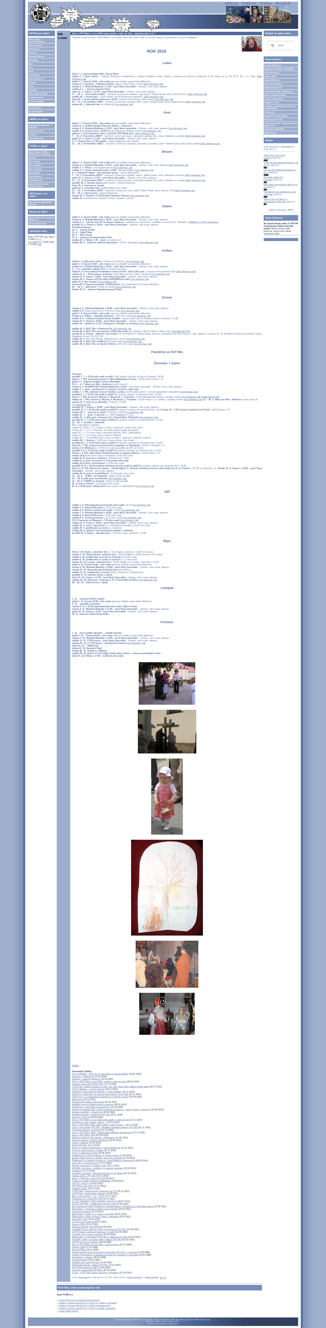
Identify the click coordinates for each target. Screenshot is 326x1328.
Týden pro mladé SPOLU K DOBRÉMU (91, 1181)
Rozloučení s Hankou (82, 1257)
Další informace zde (153, 84)
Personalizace (35, 108)
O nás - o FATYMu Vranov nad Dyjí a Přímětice (95, 1272)
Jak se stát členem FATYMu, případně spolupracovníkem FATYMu (105, 1127)
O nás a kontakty (36, 101)
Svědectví (77, 1170)
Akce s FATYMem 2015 (83, 1135)
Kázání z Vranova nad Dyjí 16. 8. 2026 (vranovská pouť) (85, 1306)
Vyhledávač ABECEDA (274, 129)
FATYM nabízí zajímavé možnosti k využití (93, 1232)
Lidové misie (34, 75)
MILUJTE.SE (283, 3)
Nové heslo (78, 1099)
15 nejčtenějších (36, 112)
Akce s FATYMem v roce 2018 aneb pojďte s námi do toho (101, 1120)
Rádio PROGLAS (271, 80)
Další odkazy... (270, 133)
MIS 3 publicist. (35, 169)
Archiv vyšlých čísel (37, 224)
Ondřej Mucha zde (210, 397)
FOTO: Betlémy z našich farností (88, 1089)
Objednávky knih (36, 138)
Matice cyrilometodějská (275, 95)
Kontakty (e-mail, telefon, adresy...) (89, 1122)
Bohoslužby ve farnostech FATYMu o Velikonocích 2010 (99, 1237)
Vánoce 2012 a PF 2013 (84, 1176)
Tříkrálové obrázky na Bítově (86, 1130)
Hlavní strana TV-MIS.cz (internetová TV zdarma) (39, 153)
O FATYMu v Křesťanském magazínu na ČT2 (94, 1191)
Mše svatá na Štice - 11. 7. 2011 (88, 1196)
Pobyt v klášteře (80, 1142)
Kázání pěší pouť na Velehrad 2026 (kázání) (79, 1300)
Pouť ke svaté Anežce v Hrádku (87, 1150)
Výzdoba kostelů (36, 97)
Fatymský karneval (81, 1211)
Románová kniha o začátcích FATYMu (91, 1114)
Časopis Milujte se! (272, 65)
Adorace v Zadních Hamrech (86, 1079)
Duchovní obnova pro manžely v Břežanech (93, 1137)
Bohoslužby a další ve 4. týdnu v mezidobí (93, 1214)
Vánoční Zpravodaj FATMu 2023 (88, 1084)
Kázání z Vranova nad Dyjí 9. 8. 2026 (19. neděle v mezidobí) (87, 1308)
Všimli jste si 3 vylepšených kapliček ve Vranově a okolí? (100, 1097)
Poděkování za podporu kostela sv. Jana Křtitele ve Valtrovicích (103, 1160)
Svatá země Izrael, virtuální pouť (278, 91)
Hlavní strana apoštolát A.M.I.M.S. (39, 126)
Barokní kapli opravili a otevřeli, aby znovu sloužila (97, 1158)
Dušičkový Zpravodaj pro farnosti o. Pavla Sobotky (97, 1091)
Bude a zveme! (35, 45)
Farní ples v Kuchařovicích (85, 1163)
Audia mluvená (35, 180)
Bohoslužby (34, 49)
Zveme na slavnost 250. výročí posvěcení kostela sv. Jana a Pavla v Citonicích (111, 1109)
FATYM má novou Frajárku (85, 1242)
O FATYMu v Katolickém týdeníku (89, 1193)
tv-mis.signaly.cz (35, 240)
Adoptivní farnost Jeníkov (276, 116)
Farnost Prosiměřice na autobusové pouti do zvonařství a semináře (105, 1255)
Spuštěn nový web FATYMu (85, 1262)
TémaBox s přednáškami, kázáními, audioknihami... (280, 107)
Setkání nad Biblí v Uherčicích (87, 1112)
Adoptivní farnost (36, 56)
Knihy (31, 86)
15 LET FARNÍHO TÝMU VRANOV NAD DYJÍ (94, 1201)
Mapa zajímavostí (36, 79)
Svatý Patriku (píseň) (68, 1311)
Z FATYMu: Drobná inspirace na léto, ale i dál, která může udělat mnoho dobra (110, 1086)
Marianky (33, 83)
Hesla (31, 71)
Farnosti (32, 53)
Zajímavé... (33, 90)
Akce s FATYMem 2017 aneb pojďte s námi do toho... (98, 1125)
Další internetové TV (273, 88)
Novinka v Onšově (81, 1117)
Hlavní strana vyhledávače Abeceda (40, 203)
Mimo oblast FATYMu (38, 94)
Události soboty (79, 1188)
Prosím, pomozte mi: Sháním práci (89, 1165)
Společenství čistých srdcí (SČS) (278, 69)
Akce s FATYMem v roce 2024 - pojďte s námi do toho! (99, 1081)
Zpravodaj (33, 60)
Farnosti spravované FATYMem (87, 1270)
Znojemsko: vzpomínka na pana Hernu (91, 1107)
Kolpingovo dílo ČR (273, 120)
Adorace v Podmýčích (83, 1076)
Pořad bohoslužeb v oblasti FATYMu (90, 1265)
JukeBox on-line (271, 103)
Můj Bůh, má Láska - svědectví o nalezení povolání (97, 1168)
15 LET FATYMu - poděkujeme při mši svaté (94, 1204)
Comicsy (32, 135)
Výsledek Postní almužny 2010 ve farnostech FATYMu (99, 1229)
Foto (31, 68)
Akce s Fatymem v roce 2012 (87, 1178)
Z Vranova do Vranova (83, 1221)
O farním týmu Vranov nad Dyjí (87, 1234)
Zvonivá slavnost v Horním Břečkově (90, 1140)
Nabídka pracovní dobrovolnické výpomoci (93, 1104)
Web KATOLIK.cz (272, 73)
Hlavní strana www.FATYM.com (36, 40)
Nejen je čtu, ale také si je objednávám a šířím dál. (275, 200)
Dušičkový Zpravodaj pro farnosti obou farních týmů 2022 (100, 1094)
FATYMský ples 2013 (82, 1186)
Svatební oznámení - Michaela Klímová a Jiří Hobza (97, 1173)
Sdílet (75, 1065)
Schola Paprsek (80, 1260)
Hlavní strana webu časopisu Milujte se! (41, 219)
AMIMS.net (231, 3)
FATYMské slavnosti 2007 (85, 1267)
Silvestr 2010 (78, 1224)
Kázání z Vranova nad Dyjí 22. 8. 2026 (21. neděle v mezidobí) (88, 1303)
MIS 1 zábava (34, 162)
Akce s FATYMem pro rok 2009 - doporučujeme (95, 1244)
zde (46, 236)
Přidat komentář (151, 1277)
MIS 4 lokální (34, 173)
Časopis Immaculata (273, 99)
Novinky (32, 158)
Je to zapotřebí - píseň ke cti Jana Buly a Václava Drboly (100, 1074)
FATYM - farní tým (81, 1183)
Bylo (31, 64)
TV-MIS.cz (266, 3)
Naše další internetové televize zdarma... (38, 185)
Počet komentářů (134, 1277)
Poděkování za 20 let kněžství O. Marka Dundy (95, 1155)
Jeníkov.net (269, 112)
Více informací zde (164, 99)
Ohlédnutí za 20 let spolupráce (203, 222)
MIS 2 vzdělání (35, 165)
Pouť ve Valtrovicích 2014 (84, 1153)
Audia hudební (35, 176)
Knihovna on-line (36, 131)
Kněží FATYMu (79, 1145)
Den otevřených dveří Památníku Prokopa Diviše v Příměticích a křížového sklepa (112, 1206)
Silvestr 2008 (78, 1247)
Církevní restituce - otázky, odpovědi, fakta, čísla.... (280, 124)
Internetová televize (273, 84)
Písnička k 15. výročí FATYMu (87, 1199)
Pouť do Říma (79, 1249)
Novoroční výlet (79, 1219)
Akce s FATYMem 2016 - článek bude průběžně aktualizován (102, 1132)
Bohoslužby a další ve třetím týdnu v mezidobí (95, 1216)
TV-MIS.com (248, 3)
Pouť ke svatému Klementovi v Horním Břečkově (96, 1148)
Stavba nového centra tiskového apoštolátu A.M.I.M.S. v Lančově (104, 1252)
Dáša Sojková (84, 1277)
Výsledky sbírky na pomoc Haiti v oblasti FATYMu (97, 1239)
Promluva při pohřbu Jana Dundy (88, 1102)
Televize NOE (270, 76)
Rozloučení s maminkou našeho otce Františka (95, 1209)
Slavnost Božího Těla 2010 (85, 1227)
